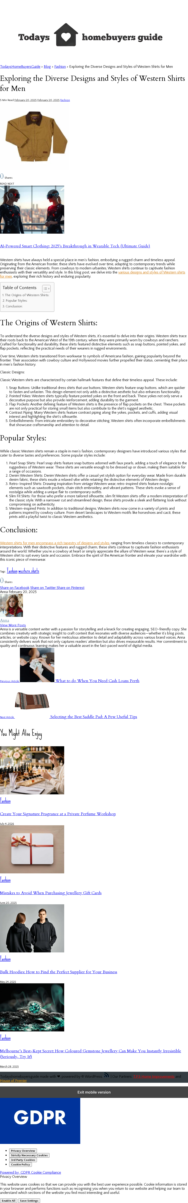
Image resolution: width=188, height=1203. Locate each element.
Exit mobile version (94, 1092)
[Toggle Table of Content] (44, 289)
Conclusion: (14, 306)
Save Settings (29, 1200)
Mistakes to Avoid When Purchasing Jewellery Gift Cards (51, 893)
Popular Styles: (17, 301)
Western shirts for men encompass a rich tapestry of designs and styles (54, 543)
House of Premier (13, 1081)
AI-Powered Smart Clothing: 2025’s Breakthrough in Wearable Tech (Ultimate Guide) (75, 246)
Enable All (8, 1200)
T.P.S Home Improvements (153, 1076)
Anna (4, 620)
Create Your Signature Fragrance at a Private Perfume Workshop (58, 814)
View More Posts (13, 625)
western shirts (28, 570)
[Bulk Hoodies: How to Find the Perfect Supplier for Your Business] (32, 951)
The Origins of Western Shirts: (27, 295)
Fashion (65, 100)
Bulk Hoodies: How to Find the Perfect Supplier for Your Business (58, 972)
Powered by (30, 1172)
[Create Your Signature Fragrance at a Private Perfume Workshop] (32, 793)
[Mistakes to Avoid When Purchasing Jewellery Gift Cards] (32, 872)
